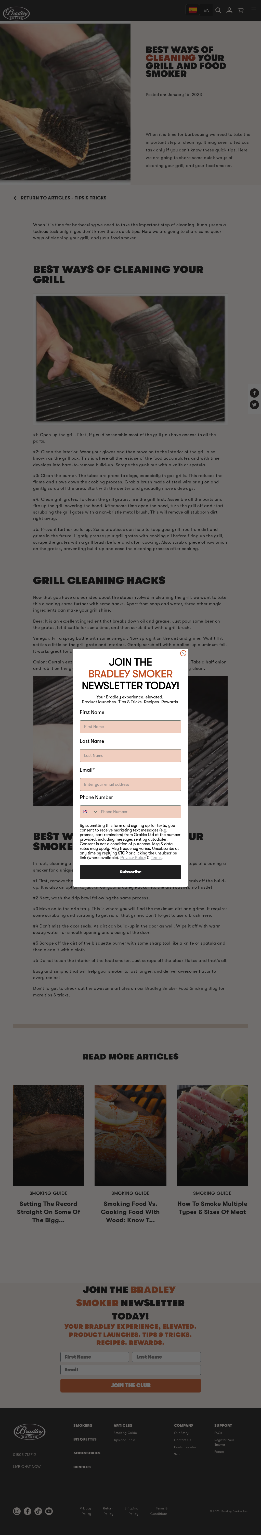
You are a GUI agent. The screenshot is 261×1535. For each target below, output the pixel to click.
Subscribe (130, 872)
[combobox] (89, 812)
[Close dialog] (183, 653)
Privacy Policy (133, 857)
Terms (156, 857)
